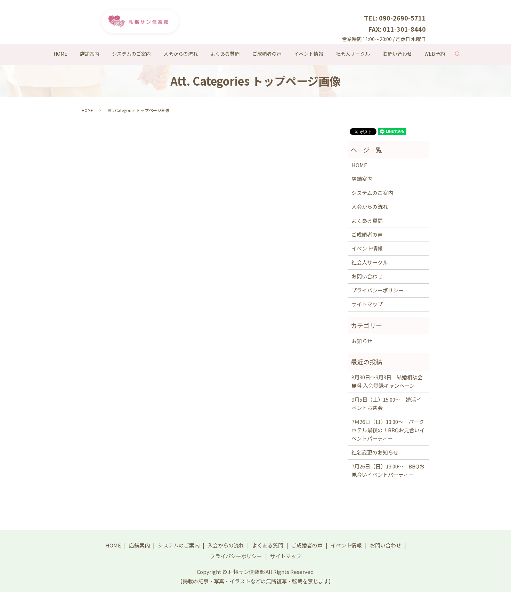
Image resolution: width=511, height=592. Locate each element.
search (460, 55)
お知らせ (361, 341)
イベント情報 (308, 53)
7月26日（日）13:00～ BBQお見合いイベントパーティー (387, 470)
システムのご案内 (131, 53)
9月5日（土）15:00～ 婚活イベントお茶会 (386, 403)
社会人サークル (353, 53)
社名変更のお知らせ (374, 452)
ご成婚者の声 (267, 53)
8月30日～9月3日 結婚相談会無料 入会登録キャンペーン (387, 381)
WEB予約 (434, 53)
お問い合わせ (397, 53)
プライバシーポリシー (377, 290)
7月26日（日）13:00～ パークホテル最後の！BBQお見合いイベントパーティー (388, 430)
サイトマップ (367, 304)
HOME (60, 53)
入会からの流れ (181, 53)
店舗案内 (89, 53)
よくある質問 (225, 53)
